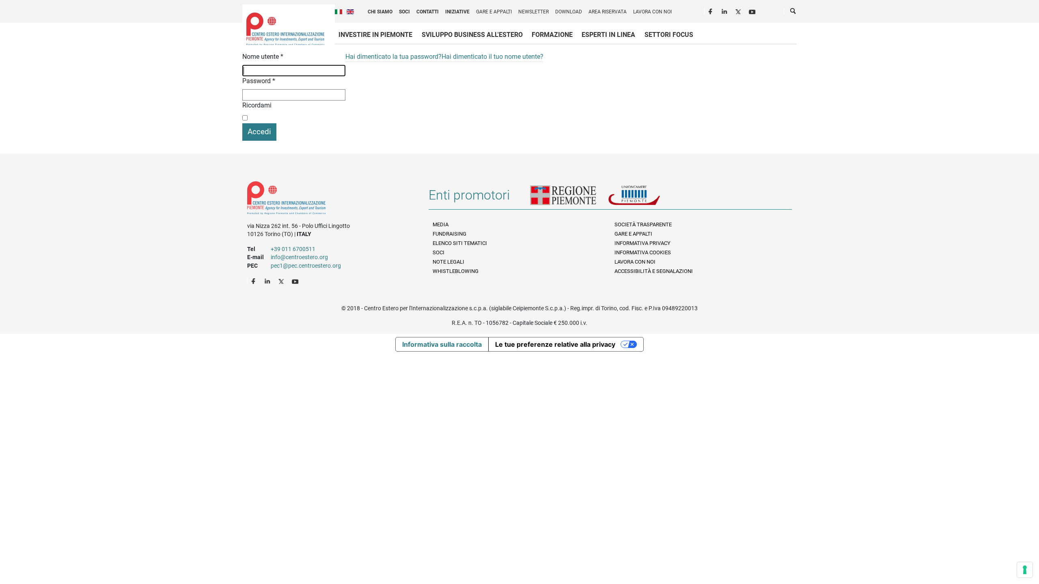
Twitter (739, 10)
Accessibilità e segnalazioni (653, 271)
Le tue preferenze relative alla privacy (555, 344)
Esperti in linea (608, 35)
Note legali (448, 262)
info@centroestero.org (299, 257)
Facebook (711, 10)
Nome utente (262, 56)
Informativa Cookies (642, 252)
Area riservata (607, 12)
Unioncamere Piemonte (645, 198)
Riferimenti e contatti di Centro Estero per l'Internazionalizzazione (329, 199)
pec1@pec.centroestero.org (306, 265)
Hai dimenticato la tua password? (393, 56)
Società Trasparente (643, 224)
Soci (404, 12)
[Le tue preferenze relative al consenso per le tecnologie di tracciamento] (1025, 570)
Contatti (427, 12)
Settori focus (669, 35)
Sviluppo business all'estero (472, 35)
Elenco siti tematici (460, 243)
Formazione (552, 35)
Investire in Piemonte (375, 35)
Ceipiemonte (285, 29)
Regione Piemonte (569, 198)
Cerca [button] (793, 12)
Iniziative (457, 12)
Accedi (259, 131)
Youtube (753, 10)
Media (440, 224)
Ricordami (257, 105)
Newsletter (533, 12)
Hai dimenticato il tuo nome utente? (492, 56)
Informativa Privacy (642, 243)
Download (568, 12)
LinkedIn (725, 10)
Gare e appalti (494, 12)
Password (258, 81)
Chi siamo (380, 12)
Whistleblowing (456, 271)
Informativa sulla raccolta (442, 344)
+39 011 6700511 (293, 249)
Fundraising (449, 234)
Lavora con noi (652, 12)
